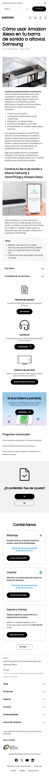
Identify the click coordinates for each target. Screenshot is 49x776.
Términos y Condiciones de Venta (19, 766)
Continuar (39, 9)
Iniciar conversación (18, 558)
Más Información (17, 635)
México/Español (9, 740)
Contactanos (22, 347)
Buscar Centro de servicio (24, 382)
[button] (24, 684)
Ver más (22, 647)
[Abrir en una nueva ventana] (16, 760)
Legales (22, 771)
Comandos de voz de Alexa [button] (17, 276)
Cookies (13, 771)
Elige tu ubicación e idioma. (13, 3)
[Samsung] (7, 17)
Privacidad (38, 766)
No (24, 503)
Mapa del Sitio (33, 771)
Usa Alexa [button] (9, 268)
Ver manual (24, 311)
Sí (24, 496)
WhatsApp (22, 412)
